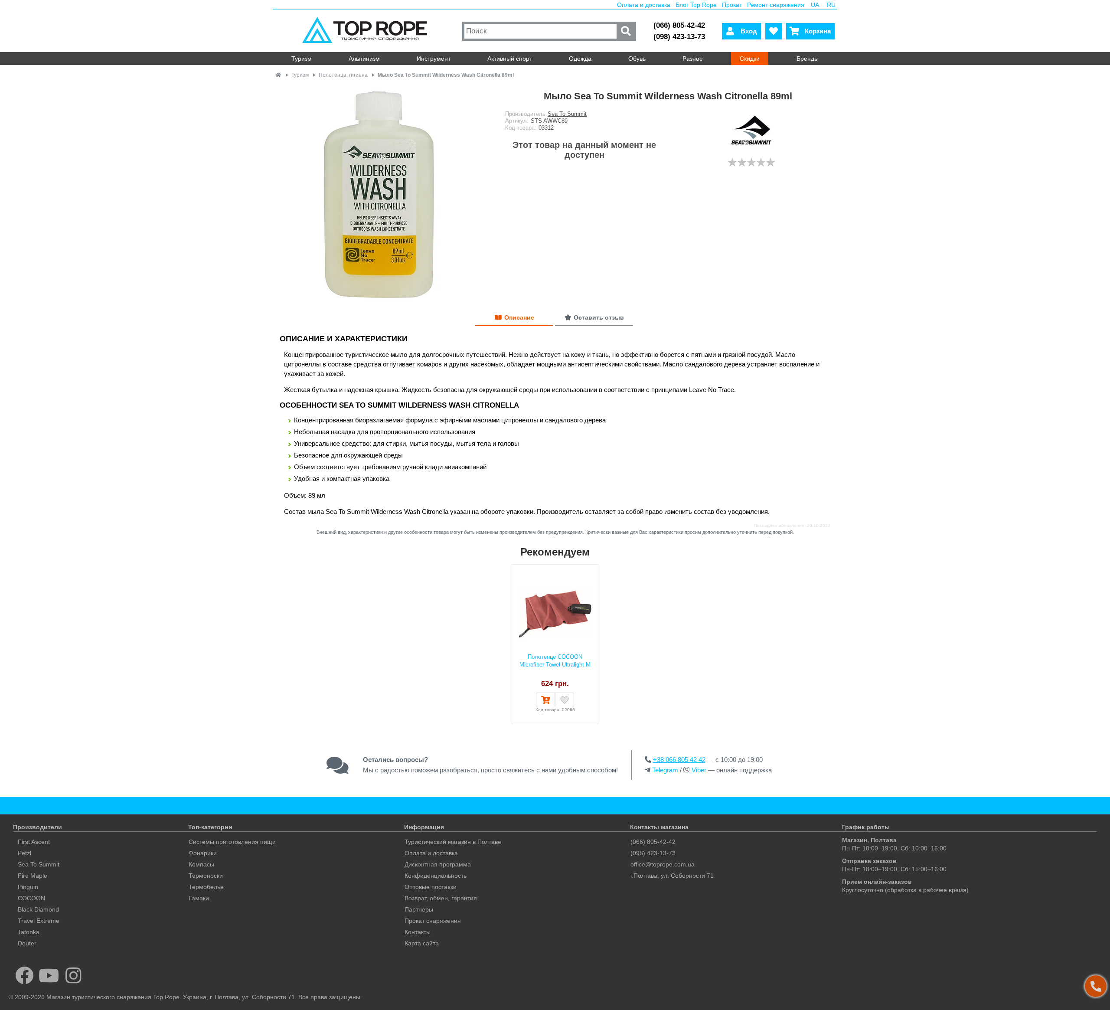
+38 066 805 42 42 (679, 759)
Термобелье (206, 886)
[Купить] (545, 700)
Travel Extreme (38, 920)
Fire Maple (32, 875)
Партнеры (419, 909)
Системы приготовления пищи (232, 841)
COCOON (31, 898)
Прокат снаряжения (433, 920)
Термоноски (206, 875)
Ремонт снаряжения (775, 4)
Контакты (418, 931)
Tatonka (28, 931)
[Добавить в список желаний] (564, 700)
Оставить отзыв (599, 317)
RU (831, 4)
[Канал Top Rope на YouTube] (49, 975)
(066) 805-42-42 (679, 25)
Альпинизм (364, 58)
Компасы (201, 864)
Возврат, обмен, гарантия (441, 898)
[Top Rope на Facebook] (24, 975)
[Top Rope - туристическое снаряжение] (366, 31)
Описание (519, 317)
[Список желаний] (773, 31)
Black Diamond (38, 909)
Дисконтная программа (438, 864)
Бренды (808, 58)
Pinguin (28, 886)
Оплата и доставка (643, 4)
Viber (699, 770)
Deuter (27, 943)
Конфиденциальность (436, 875)
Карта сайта (422, 943)
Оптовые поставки (431, 886)
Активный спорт (509, 58)
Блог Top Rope (696, 4)
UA (815, 4)
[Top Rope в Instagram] (73, 975)
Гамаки (199, 898)
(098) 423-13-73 (679, 37)
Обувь (637, 58)
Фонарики (203, 853)
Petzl (24, 853)
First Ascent (34, 841)
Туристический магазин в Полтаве (453, 841)
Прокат (732, 4)
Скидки (750, 58)
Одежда (580, 58)
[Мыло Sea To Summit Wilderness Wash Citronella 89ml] (383, 192)
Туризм (301, 58)
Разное (692, 58)
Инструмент (434, 58)
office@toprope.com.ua (662, 864)
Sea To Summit (567, 114)
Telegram (665, 770)
